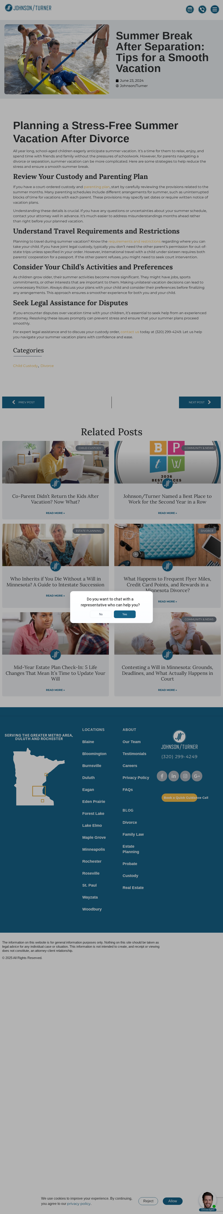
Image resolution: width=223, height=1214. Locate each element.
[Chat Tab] (111, 607)
